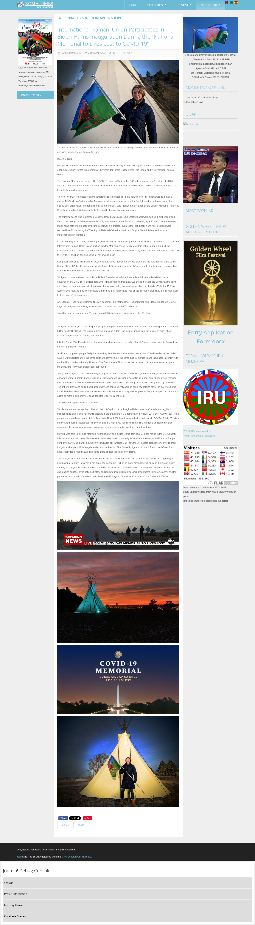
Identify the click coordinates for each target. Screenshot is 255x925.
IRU (114, 52)
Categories (155, 5)
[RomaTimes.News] (35, 4)
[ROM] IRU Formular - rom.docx (199, 436)
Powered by (221, 849)
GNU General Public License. (77, 856)
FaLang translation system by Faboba (73, 835)
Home (133, 5)
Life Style (182, 5)
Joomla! (21, 856)
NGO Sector (209, 5)
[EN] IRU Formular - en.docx (197, 431)
